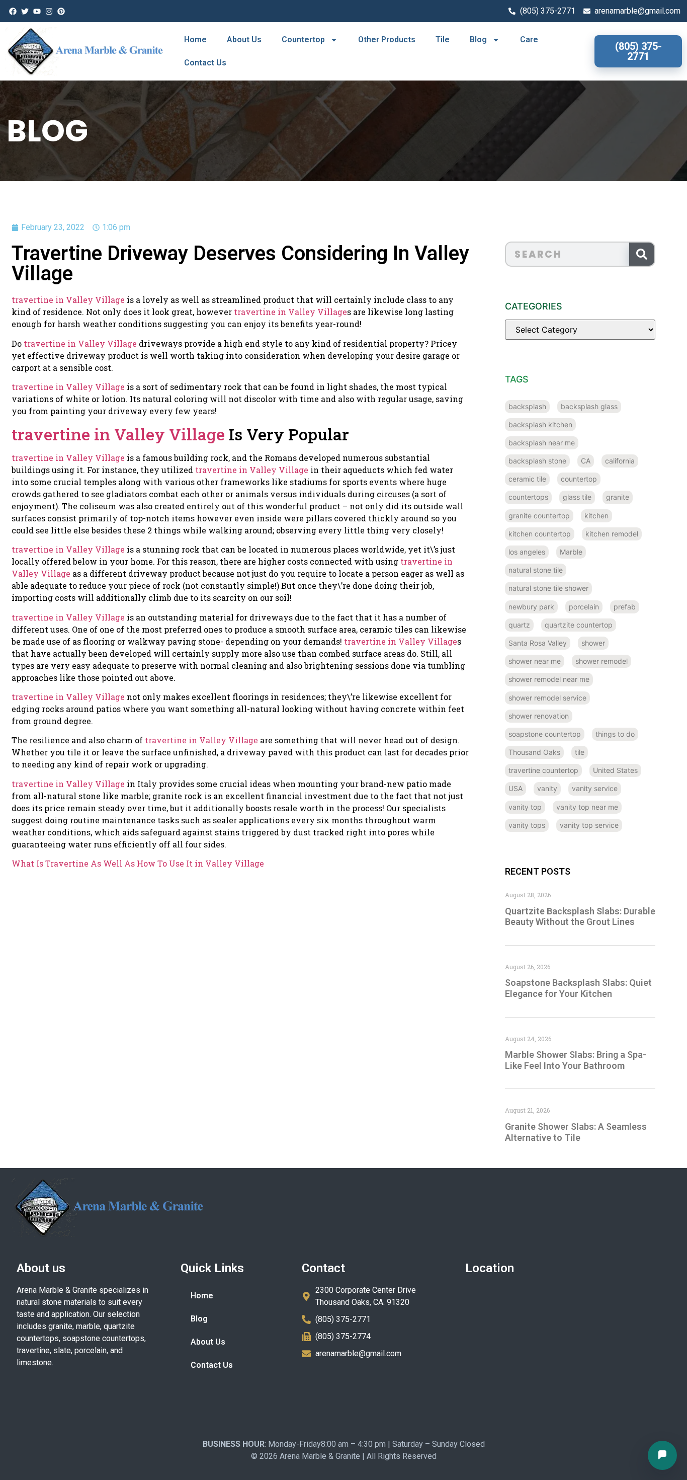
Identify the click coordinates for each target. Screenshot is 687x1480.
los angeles (526, 552)
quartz (519, 624)
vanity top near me (587, 807)
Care (529, 39)
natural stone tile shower (548, 588)
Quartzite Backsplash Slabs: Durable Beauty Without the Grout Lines (580, 916)
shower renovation (538, 716)
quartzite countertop (579, 624)
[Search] (641, 254)
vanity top (525, 807)
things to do (615, 734)
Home (195, 39)
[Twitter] (25, 11)
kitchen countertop (539, 533)
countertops (528, 497)
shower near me (534, 661)
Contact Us (205, 62)
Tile (443, 39)
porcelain (584, 606)
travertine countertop (543, 770)
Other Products (386, 39)
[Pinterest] (61, 11)
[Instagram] (49, 11)
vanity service (595, 788)
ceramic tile (527, 479)
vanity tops (526, 825)
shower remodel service (547, 697)
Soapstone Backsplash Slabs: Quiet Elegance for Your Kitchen (578, 988)
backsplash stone (537, 460)
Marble (571, 552)
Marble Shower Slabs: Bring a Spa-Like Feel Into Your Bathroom (575, 1060)
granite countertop (539, 515)
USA (515, 788)
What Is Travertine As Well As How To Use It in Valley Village (138, 863)
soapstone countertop (544, 734)
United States (615, 770)
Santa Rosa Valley (537, 643)
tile (579, 752)
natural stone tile (535, 570)
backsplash (527, 406)
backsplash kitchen (540, 424)
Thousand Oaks (534, 752)
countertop (579, 479)
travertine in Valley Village (68, 299)
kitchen (596, 515)
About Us (244, 39)
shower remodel (601, 661)
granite (617, 497)
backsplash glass (589, 406)
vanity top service (589, 825)
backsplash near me (541, 442)
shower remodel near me (548, 679)
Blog (478, 39)
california (620, 460)
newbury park (531, 606)
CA (585, 460)
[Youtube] (37, 11)
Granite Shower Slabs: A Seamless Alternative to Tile (576, 1132)
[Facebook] (13, 11)
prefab (625, 606)
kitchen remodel (611, 533)
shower (593, 643)
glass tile (577, 497)
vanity (547, 788)
